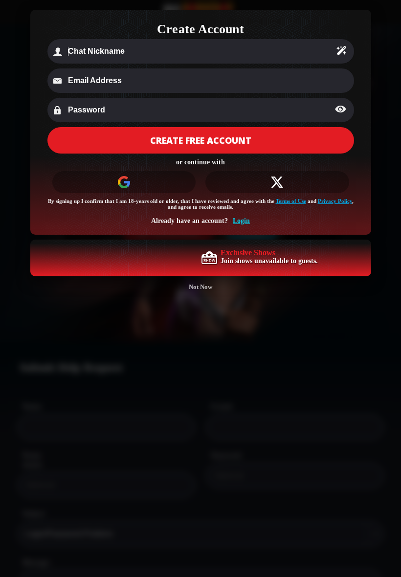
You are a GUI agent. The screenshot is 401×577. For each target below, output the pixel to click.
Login (241, 220)
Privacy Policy (335, 201)
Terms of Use (291, 201)
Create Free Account (200, 140)
